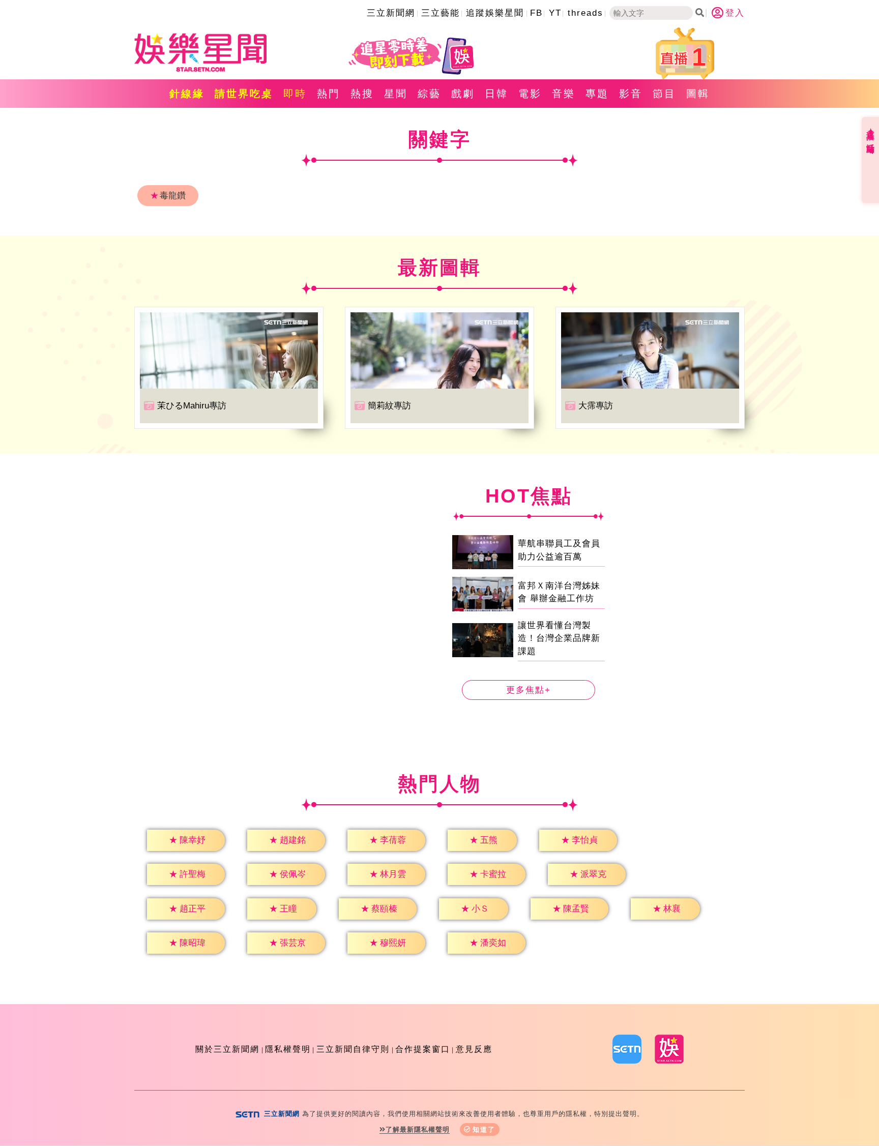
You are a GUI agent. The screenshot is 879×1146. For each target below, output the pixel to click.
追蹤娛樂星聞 (495, 13)
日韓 (496, 93)
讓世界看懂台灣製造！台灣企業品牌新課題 (559, 638)
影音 (630, 93)
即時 (295, 93)
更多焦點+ (528, 690)
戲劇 (463, 93)
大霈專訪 (595, 405)
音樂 (563, 93)
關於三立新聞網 (227, 1049)
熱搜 (362, 93)
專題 (597, 93)
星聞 (395, 93)
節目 (664, 93)
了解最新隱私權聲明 (418, 1129)
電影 (530, 93)
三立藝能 (440, 13)
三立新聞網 (391, 13)
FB (536, 13)
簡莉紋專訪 (389, 405)
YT (555, 13)
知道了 (484, 1129)
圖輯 (698, 93)
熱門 (328, 93)
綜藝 (429, 93)
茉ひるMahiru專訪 (191, 405)
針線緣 (186, 93)
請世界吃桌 (244, 93)
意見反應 (474, 1049)
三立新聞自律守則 (353, 1049)
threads (585, 13)
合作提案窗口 (422, 1049)
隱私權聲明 (288, 1049)
